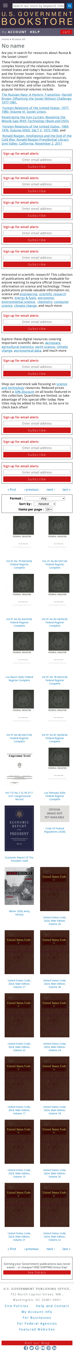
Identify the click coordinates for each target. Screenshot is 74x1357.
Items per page (30, 509)
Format (16, 498)
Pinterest (48, 1348)
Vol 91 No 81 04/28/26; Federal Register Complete (55, 738)
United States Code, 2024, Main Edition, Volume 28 (54, 984)
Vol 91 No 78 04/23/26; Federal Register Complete (55, 680)
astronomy (46, 298)
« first (12, 489)
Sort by (25, 504)
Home (5, 39)
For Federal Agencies (37, 1323)
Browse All (18, 39)
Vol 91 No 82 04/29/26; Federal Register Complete (19, 622)
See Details (37, 1272)
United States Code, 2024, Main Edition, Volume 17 (19, 1110)
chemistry (45, 302)
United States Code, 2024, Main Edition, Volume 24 (54, 1047)
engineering (28, 294)
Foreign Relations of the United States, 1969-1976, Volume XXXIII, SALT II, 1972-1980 (35, 128)
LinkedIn (54, 1348)
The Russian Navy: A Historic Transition (31, 94)
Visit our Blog (37, 1343)
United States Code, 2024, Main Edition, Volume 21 (19, 1236)
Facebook (26, 1348)
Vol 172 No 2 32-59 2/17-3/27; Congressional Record (19, 796)
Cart (66, 32)
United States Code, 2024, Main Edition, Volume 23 (19, 1047)
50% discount (24, 392)
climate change (25, 305)
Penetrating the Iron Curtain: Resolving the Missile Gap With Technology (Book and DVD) (35, 119)
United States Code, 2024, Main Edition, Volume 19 (19, 1173)
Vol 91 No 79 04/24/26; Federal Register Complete (19, 564)
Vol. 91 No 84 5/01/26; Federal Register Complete (54, 564)
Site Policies (16, 1306)
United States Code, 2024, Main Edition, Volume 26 (54, 921)
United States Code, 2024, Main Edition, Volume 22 (54, 1236)
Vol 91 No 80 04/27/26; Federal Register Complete (19, 738)
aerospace (52, 343)
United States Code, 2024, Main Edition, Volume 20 (54, 1173)
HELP (35, 32)
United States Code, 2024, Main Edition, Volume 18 (54, 1110)
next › (50, 489)
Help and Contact (52, 1306)
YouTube (43, 1348)
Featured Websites (37, 1329)
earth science (45, 347)
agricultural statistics (18, 347)
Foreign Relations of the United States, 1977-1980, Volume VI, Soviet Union (35, 110)
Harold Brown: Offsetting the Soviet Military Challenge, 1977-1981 (37, 98)
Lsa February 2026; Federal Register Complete (54, 796)
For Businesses (37, 1317)
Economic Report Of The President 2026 (19, 859)
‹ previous (31, 489)
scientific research (52, 294)
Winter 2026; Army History (19, 913)
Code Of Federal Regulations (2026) (54, 830)
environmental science (18, 302)
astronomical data (27, 350)
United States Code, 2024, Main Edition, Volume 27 (19, 984)
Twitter (31, 1348)
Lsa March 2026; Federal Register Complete (19, 678)
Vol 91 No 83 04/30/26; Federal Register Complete (55, 622)
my (14, 32)
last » (66, 489)
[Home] (37, 24)
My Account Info (37, 1312)
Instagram (37, 1348)
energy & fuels (25, 298)
